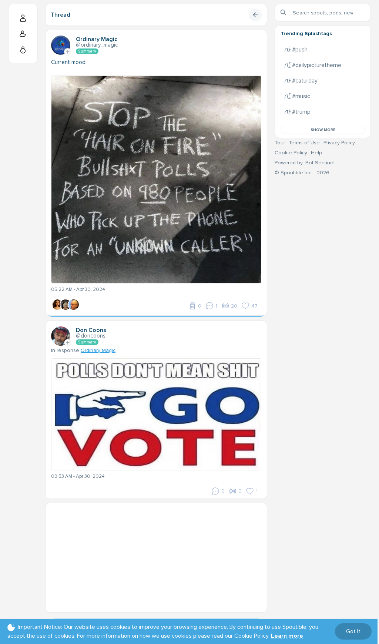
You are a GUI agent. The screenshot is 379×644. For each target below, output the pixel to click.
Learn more (287, 636)
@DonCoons (90, 335)
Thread (60, 15)
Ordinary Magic (98, 350)
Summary (87, 51)
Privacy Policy (339, 143)
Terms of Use (304, 143)
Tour (280, 143)
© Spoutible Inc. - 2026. (303, 173)
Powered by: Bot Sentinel (305, 163)
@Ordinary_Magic (97, 44)
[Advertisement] (156, 555)
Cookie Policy (291, 153)
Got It (353, 631)
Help (316, 153)
